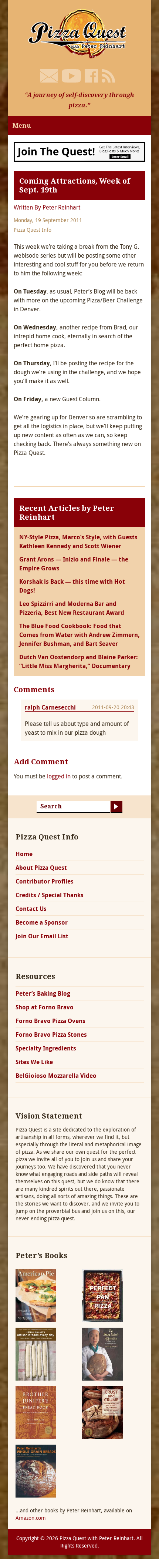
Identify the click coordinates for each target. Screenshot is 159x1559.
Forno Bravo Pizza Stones (51, 1034)
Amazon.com (31, 1517)
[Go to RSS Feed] (108, 76)
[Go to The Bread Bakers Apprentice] (102, 1353)
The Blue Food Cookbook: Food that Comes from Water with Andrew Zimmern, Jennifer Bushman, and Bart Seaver (79, 635)
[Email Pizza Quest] (49, 76)
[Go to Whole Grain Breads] (36, 1470)
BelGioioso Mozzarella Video (56, 1076)
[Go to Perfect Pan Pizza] (102, 1294)
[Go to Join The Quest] (79, 151)
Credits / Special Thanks (50, 895)
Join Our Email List (42, 936)
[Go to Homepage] (79, 33)
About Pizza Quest (41, 868)
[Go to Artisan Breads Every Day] (36, 1353)
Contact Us (31, 909)
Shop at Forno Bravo (45, 1007)
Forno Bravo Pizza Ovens (50, 1021)
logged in (59, 776)
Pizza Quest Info (32, 229)
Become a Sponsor (42, 922)
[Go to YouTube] (71, 76)
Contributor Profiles (45, 881)
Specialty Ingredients (46, 1048)
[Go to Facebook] (91, 76)
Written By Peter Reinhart (47, 207)
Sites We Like (34, 1062)
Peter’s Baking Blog (43, 993)
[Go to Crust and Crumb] (102, 1411)
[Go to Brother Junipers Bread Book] (36, 1411)
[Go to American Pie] (36, 1294)
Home (24, 854)
